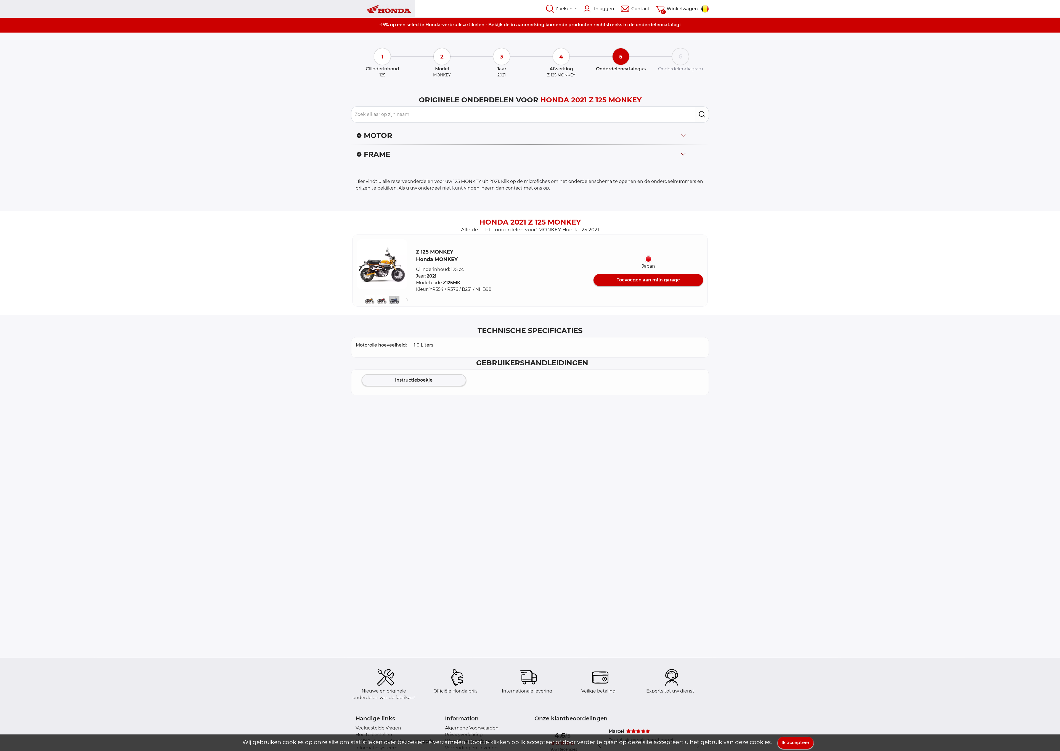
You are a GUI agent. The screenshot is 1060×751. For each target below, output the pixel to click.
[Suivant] (407, 300)
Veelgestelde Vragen (378, 728)
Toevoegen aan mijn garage (648, 280)
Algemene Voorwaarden (472, 728)
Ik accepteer (795, 742)
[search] (702, 114)
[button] (382, 264)
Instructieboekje (414, 380)
